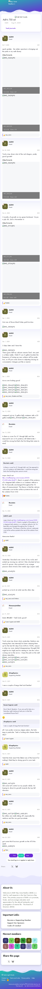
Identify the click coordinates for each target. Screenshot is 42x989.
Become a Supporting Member (19, 920)
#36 (38, 700)
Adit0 (6, 23)
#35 (38, 681)
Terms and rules (15, 978)
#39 (38, 810)
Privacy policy (26, 978)
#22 (38, 150)
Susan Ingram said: (10, 705)
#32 (38, 586)
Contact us (5, 978)
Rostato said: (8, 463)
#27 (38, 411)
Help (33, 978)
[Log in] (22, 2)
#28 (38, 432)
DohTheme (37, 986)
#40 (38, 837)
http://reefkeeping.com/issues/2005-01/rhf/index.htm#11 (16, 479)
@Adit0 (9, 618)
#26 (38, 377)
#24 (38, 318)
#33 (38, 614)
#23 (38, 213)
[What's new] (32, 2)
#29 (38, 458)
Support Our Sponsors (15, 923)
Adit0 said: (7, 516)
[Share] (35, 45)
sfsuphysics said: (9, 722)
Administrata (30, 986)
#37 (38, 754)
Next (27, 855)
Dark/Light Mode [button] (8, 975)
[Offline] (3, 36)
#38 (38, 779)
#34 (38, 637)
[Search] (36, 2)
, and (13, 396)
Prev (14, 855)
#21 (38, 45)
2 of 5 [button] (21, 855)
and (12, 599)
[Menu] (5, 2)
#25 (38, 342)
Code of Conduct (14, 925)
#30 (38, 511)
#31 (38, 556)
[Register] (27, 2)
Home (3, 980)
